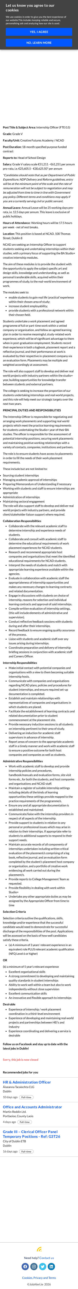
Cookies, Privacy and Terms (39, 1277)
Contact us (46, 1258)
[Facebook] (26, 1266)
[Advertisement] (39, 85)
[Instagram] (34, 1266)
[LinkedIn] (52, 1266)
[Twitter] (43, 1266)
